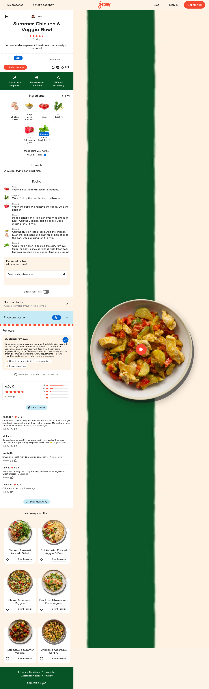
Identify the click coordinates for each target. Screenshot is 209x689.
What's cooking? (43, 5)
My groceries (15, 5)
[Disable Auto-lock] (46, 292)
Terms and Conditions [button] (29, 672)
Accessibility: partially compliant (37, 676)
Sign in (173, 5)
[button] (6, 16)
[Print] (58, 67)
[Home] (104, 5)
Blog (156, 5)
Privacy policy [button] (49, 672)
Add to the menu (17, 67)
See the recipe (25, 559)
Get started (194, 5)
